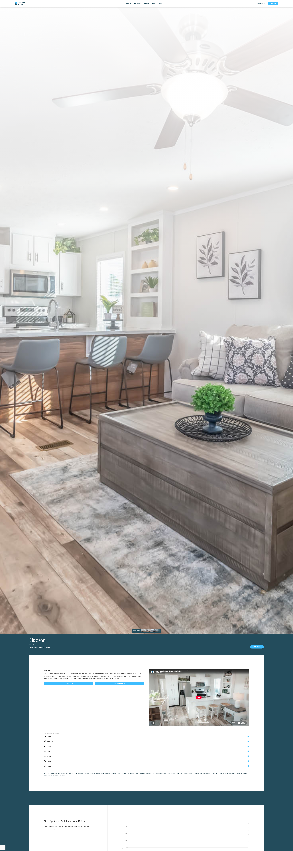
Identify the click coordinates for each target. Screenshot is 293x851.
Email (126, 833)
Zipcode (126, 847)
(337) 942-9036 (261, 3)
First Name (127, 819)
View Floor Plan (119, 683)
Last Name (127, 826)
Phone (126, 840)
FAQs (153, 3)
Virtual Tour (68, 683)
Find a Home (137, 3)
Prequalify (146, 3)
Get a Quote (257, 646)
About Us (128, 3)
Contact (160, 3)
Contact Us (273, 3)
